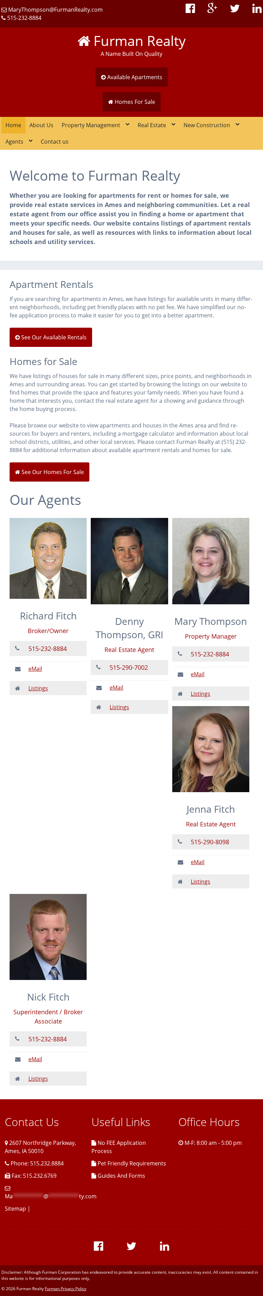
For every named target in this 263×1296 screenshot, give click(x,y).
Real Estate (152, 125)
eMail (35, 669)
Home (13, 125)
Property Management (91, 125)
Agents (14, 141)
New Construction (207, 125)
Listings (38, 688)
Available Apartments (134, 77)
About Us (41, 125)
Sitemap (15, 1208)
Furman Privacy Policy (65, 1289)
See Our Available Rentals (53, 337)
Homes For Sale (134, 102)
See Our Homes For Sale (52, 472)
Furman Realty (138, 40)
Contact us (54, 141)
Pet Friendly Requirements (131, 1163)
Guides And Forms (120, 1175)
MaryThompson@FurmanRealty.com (55, 9)
